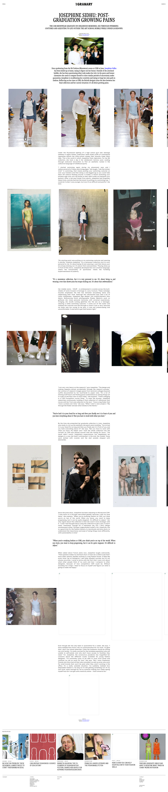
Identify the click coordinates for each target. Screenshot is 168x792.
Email (140, 778)
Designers (4, 761)
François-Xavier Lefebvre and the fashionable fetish (96, 764)
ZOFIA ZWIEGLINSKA (85, 34)
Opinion (31, 785)
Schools (32, 761)
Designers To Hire (88, 761)
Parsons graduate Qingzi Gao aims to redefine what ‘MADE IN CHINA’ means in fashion (151, 765)
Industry (32, 783)
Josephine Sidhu (110, 68)
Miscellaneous (33, 786)
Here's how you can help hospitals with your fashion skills (123, 765)
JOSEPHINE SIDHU (85, 35)
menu (3, 4)
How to (113, 760)
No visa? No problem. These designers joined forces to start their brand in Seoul (13, 765)
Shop (58, 778)
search (163, 4)
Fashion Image (60, 761)
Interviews (32, 784)
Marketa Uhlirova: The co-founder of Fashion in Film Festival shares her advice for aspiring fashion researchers (69, 766)
